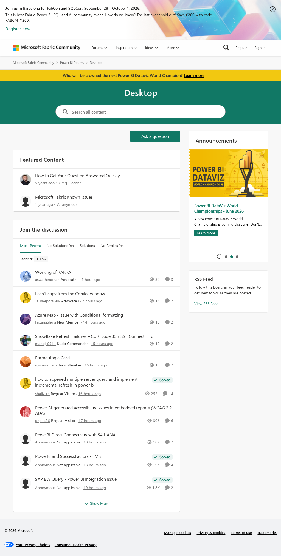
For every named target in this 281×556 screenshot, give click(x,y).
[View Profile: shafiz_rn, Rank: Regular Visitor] (25, 383)
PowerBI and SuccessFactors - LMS (68, 456)
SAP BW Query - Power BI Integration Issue (76, 479)
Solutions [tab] (87, 245)
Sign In (260, 47)
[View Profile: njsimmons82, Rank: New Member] (25, 361)
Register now (17, 28)
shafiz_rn (42, 393)
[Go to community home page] (46, 48)
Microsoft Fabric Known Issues (64, 197)
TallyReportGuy (47, 300)
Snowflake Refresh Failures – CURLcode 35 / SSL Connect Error (95, 336)
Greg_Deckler (70, 182)
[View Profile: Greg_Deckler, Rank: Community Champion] (25, 179)
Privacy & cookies (210, 532)
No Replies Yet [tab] (112, 245)
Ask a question (155, 136)
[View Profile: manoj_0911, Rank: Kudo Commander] (25, 340)
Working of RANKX (53, 272)
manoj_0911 (45, 343)
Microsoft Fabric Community (33, 63)
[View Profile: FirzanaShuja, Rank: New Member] (25, 319)
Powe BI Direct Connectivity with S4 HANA (75, 434)
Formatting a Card (52, 357)
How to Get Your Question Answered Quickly (77, 175)
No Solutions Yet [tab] (60, 245)
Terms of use (241, 532)
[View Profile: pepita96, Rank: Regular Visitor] (25, 411)
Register (242, 47)
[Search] (226, 47)
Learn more (194, 75)
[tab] (226, 256)
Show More (99, 503)
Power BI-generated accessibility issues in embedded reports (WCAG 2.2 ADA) (103, 410)
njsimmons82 (46, 365)
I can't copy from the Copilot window (70, 293)
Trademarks (267, 532)
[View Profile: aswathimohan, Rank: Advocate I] (25, 276)
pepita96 (42, 420)
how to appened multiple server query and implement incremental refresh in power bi (86, 382)
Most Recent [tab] (30, 245)
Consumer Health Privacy (76, 544)
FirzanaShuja (45, 322)
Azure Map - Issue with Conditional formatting (79, 315)
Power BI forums (72, 63)
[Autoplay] (219, 256)
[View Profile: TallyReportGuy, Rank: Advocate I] (25, 297)
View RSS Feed (206, 303)
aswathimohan (47, 279)
